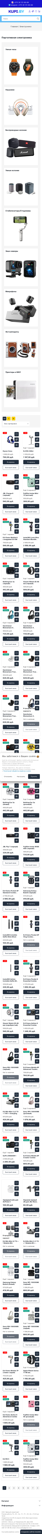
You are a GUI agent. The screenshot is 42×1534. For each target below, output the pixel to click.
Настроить (21, 776)
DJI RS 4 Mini (28, 451)
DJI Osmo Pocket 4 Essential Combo (30, 980)
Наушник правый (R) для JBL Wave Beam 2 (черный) (30, 1202)
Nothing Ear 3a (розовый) (29, 803)
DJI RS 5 (6, 1459)
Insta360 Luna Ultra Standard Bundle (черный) (31, 539)
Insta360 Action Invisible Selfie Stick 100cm (11, 981)
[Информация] (16, 445)
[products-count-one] (13, 418)
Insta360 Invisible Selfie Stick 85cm (10, 936)
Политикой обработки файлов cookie (17, 771)
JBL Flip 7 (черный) (10, 847)
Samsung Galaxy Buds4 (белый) (9, 1283)
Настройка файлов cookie (10, 1532)
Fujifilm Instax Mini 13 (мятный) (30, 494)
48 (5, 418)
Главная (14, 26)
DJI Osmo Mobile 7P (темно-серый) (10, 1372)
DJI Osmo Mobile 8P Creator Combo (31, 1157)
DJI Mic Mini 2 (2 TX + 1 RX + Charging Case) (10, 1113)
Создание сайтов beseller (31, 1532)
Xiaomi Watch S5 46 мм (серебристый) (11, 1024)
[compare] (33, 11)
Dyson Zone (7, 451)
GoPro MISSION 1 (9, 1156)
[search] (38, 18)
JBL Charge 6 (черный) (8, 494)
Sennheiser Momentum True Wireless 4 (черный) (9, 717)
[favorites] (36, 11)
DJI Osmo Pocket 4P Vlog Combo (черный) (31, 937)
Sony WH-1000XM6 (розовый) (31, 1112)
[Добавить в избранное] (16, 434)
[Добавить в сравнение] (16, 439)
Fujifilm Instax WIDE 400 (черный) (31, 847)
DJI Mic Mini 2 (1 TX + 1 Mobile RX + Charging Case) (31, 1243)
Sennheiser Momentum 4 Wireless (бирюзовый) (8, 629)
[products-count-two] (9, 418)
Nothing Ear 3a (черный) (8, 583)
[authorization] (30, 11)
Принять (34, 776)
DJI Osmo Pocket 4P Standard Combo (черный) (11, 892)
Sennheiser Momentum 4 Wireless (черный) (30, 628)
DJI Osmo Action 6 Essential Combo (30, 1024)
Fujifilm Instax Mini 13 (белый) (30, 1460)
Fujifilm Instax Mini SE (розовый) (30, 1416)
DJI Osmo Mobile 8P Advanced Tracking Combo (31, 1069)
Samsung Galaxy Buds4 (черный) (29, 892)
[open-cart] (39, 11)
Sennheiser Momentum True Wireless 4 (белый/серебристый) (10, 673)
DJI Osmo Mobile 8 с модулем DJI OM (10, 538)
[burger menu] (3, 11)
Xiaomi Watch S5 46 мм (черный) (31, 583)
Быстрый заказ (10, 467)
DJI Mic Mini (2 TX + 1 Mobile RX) (11, 1242)
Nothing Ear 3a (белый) (8, 803)
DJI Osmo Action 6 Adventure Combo (10, 1416)
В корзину (11, 462)
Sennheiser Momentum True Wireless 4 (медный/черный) (30, 673)
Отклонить (8, 776)
